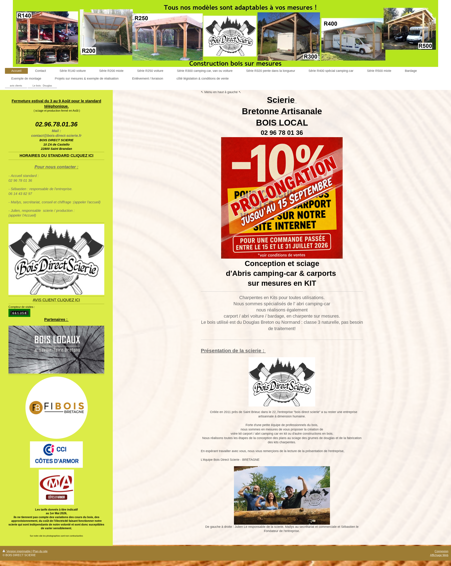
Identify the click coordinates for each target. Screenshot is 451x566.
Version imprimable (18, 551)
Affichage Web (439, 555)
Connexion (441, 551)
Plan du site (40, 551)
